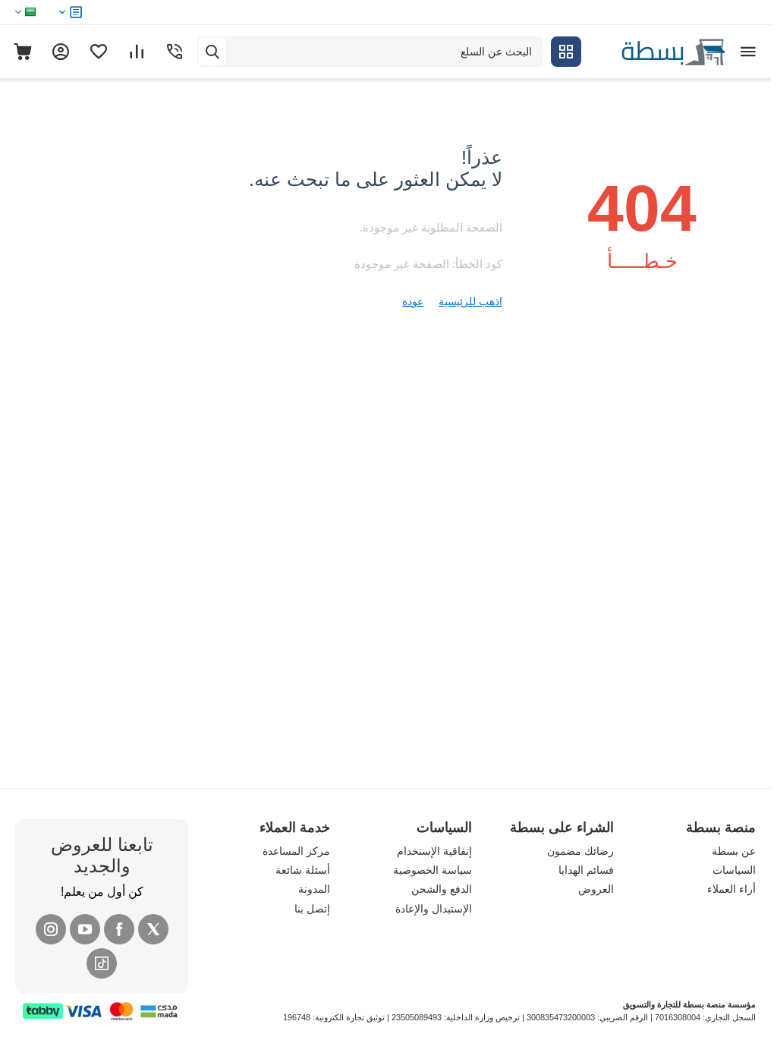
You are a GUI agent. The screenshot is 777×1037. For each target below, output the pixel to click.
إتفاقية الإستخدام (434, 851)
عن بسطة (734, 851)
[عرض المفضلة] (98, 51)
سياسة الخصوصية (432, 870)
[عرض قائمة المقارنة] (136, 51)
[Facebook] (119, 929)
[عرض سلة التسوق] (23, 51)
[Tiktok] (102, 963)
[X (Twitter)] (153, 929)
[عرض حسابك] (61, 51)
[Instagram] (51, 929)
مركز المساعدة (296, 851)
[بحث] (212, 51)
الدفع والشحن (441, 889)
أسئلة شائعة (302, 870)
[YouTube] (85, 929)
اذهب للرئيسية (470, 301)
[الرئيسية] (657, 51)
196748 (296, 1017)
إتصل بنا (312, 909)
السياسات (734, 870)
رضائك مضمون (580, 851)
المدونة (314, 889)
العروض (596, 889)
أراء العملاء (731, 889)
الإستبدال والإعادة (433, 909)
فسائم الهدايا (586, 870)
